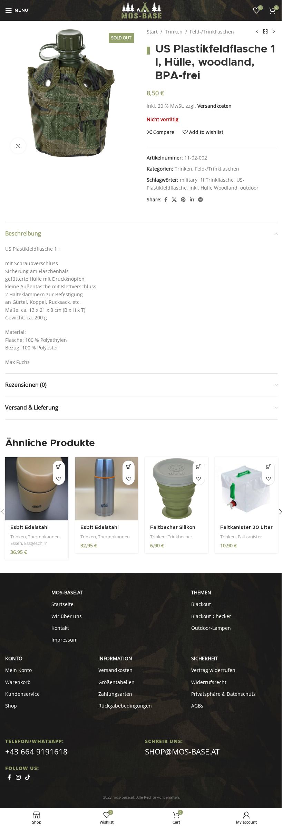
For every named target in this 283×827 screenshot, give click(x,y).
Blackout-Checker (211, 616)
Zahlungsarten (115, 694)
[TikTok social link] (27, 777)
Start (152, 31)
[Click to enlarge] (18, 146)
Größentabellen (116, 682)
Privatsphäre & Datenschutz (223, 694)
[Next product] (274, 32)
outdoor (249, 187)
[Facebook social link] (166, 199)
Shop (11, 705)
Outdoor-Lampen (211, 628)
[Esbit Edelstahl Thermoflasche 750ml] (106, 488)
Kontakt (60, 628)
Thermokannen (44, 536)
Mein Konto (18, 670)
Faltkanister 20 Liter (246, 527)
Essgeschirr (35, 543)
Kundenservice (22, 694)
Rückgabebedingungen (125, 705)
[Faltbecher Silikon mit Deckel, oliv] (176, 488)
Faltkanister (250, 536)
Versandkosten (214, 106)
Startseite (62, 604)
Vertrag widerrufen (213, 670)
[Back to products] (265, 32)
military (188, 179)
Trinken (174, 31)
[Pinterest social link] (183, 199)
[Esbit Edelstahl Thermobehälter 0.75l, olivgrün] (36, 488)
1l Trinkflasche (217, 179)
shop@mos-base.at (182, 751)
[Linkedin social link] (192, 199)
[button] (59, 467)
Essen (16, 543)
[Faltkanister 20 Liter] (246, 488)
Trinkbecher (180, 536)
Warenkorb (18, 682)
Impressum (64, 639)
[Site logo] (141, 10)
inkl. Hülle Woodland (213, 187)
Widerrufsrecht (208, 682)
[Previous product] (257, 32)
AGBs (197, 705)
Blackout (201, 604)
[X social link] (174, 199)
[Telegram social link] (200, 199)
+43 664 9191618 (36, 751)
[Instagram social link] (18, 777)
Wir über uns (66, 616)
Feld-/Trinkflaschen (212, 31)
